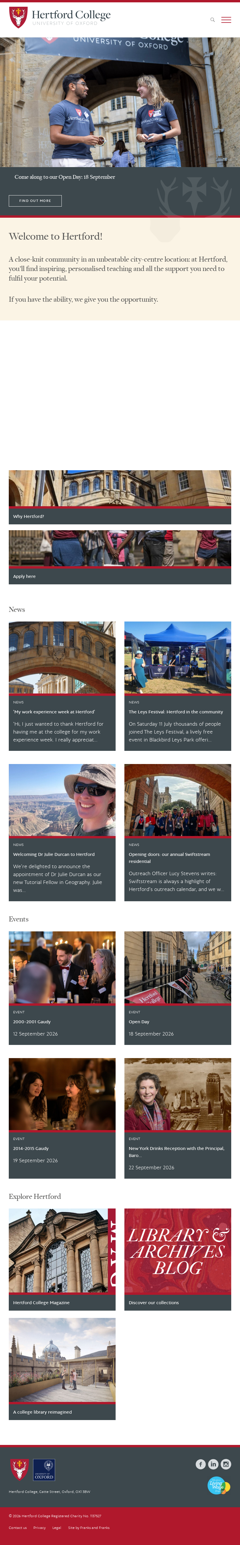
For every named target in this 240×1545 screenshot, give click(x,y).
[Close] (230, 1513)
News (17, 609)
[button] (226, 20)
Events (19, 919)
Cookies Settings (61, 1534)
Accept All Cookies (103, 1534)
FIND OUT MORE (35, 201)
